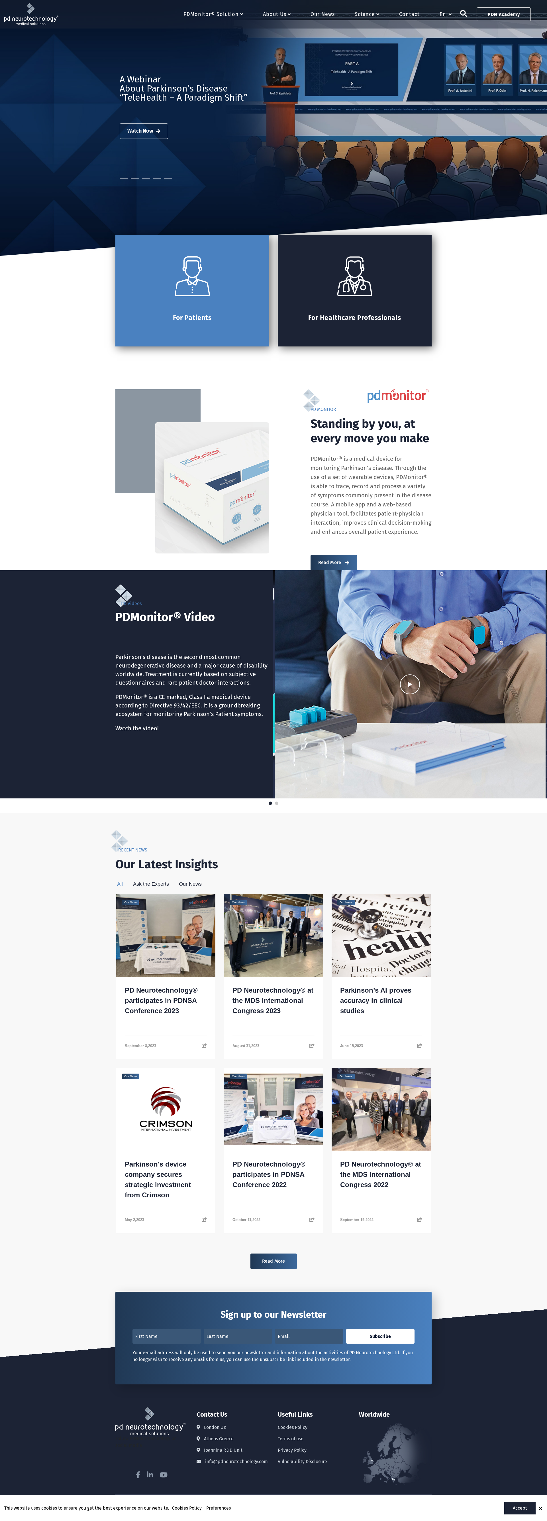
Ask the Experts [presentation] (151, 884)
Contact (409, 14)
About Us (274, 14)
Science (365, 14)
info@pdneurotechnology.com (236, 1461)
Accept (520, 1508)
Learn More (140, 128)
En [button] (443, 14)
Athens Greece (218, 1438)
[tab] (124, 884)
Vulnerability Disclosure (302, 1461)
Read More (329, 562)
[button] (4, 260)
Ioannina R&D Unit (222, 1450)
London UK (214, 1427)
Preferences (218, 1508)
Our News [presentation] (190, 884)
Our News (323, 14)
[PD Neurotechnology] (31, 6)
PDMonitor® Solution (211, 14)
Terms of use (290, 1438)
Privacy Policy (292, 1450)
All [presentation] (120, 884)
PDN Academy (504, 14)
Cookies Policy (292, 1427)
